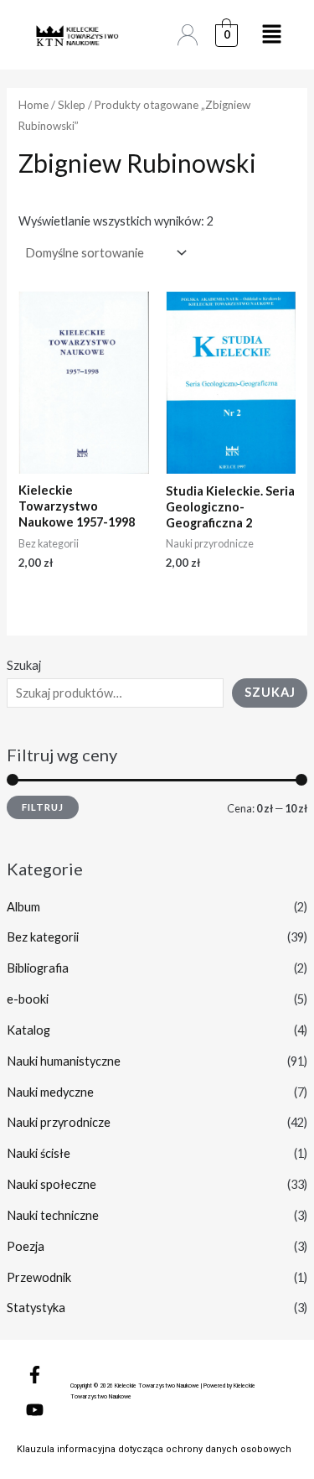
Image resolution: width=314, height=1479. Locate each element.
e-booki (28, 999)
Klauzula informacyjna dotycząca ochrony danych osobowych (154, 1449)
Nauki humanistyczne (64, 1061)
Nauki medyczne (50, 1092)
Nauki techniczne (53, 1215)
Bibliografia (38, 968)
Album (23, 907)
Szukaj (24, 665)
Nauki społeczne (51, 1184)
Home (33, 105)
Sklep (71, 105)
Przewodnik (39, 1277)
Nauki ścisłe (38, 1153)
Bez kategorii (43, 937)
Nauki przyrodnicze (59, 1122)
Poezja (25, 1246)
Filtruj (43, 807)
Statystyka (36, 1307)
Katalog (28, 1030)
